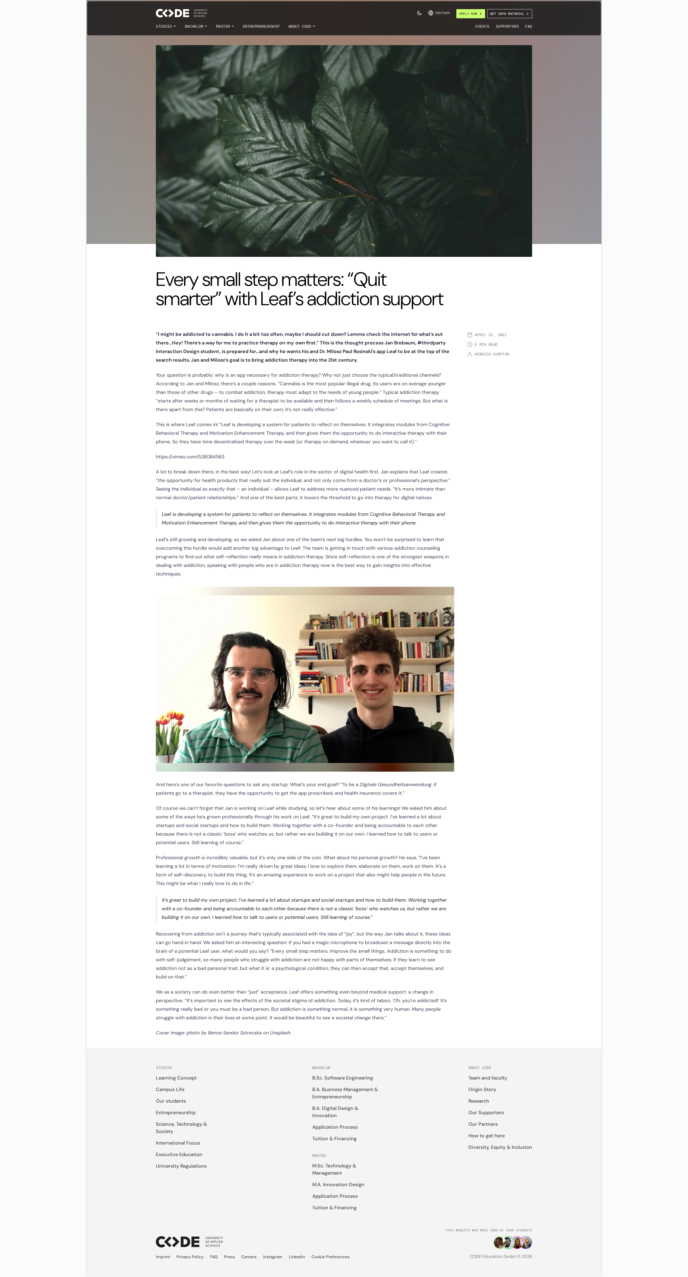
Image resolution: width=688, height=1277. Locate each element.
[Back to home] (181, 13)
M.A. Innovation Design (338, 1184)
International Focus (178, 1143)
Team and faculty (487, 1078)
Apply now (468, 14)
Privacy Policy (190, 1257)
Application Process (335, 1127)
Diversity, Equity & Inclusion (500, 1147)
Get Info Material (507, 14)
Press (229, 1257)
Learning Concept (176, 1078)
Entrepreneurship (261, 26)
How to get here (486, 1135)
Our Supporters (486, 1112)
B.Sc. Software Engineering (342, 1078)
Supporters (507, 26)
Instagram (272, 1257)
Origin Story (482, 1089)
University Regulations (181, 1166)
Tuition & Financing (334, 1138)
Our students (171, 1101)
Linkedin (297, 1257)
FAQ (528, 26)
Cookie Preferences (330, 1257)
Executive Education (179, 1154)
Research (478, 1101)
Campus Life (170, 1089)
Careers (249, 1257)
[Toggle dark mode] (419, 13)
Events (482, 26)
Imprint (163, 1257)
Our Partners (483, 1124)
